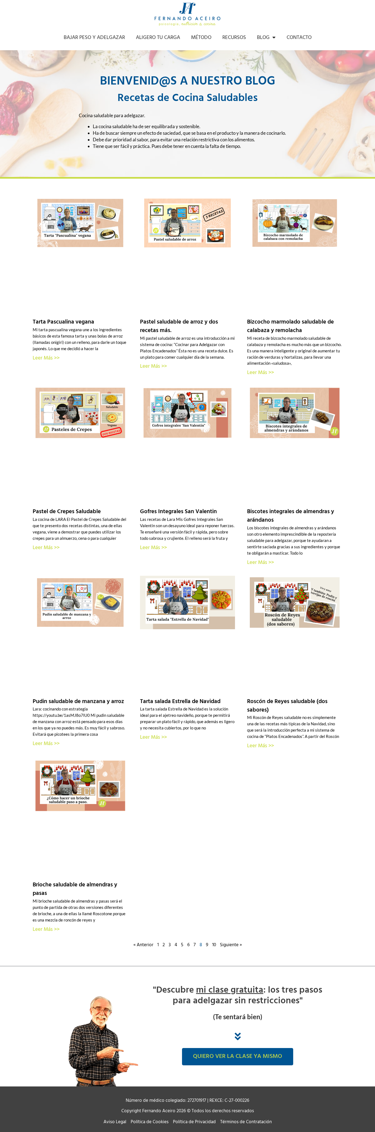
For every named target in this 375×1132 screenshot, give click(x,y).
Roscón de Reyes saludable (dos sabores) (287, 706)
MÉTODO (201, 37)
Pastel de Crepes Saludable (67, 511)
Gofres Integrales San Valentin (178, 511)
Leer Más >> (46, 358)
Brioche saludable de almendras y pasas (75, 889)
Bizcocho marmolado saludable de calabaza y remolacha (290, 326)
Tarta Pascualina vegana (63, 322)
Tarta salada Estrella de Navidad (180, 701)
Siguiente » (231, 945)
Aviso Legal (114, 1122)
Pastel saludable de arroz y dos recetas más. (179, 326)
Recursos (234, 37)
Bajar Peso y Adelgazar (94, 37)
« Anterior (143, 945)
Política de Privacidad (194, 1122)
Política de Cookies (150, 1122)
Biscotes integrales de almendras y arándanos (290, 516)
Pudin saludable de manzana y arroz (78, 701)
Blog (263, 37)
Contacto (299, 37)
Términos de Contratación (246, 1122)
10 (214, 945)
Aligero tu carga (158, 37)
